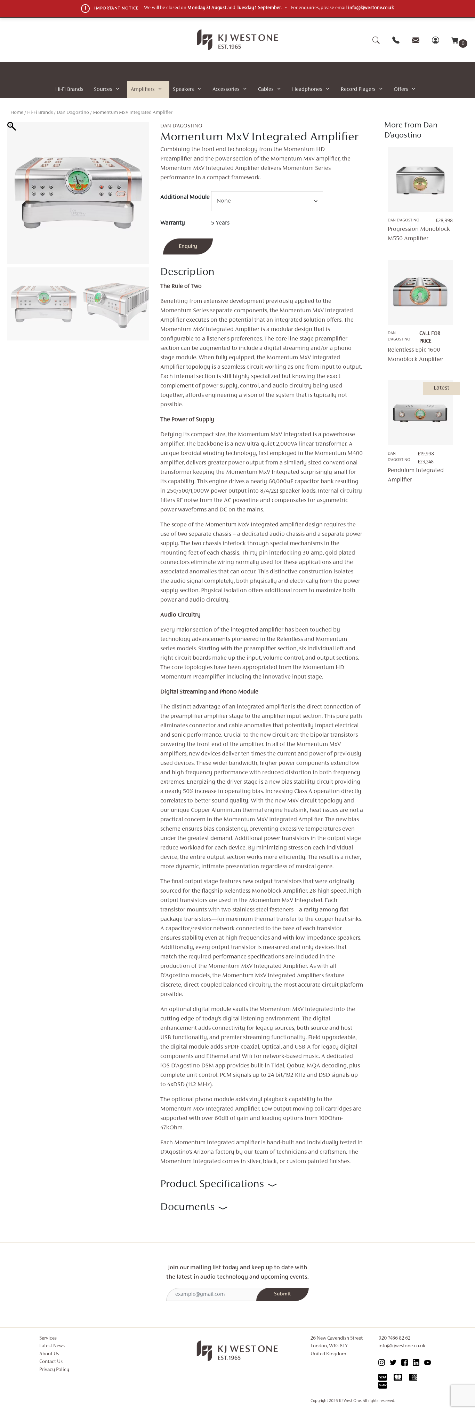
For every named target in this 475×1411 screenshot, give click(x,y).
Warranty (172, 223)
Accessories (226, 89)
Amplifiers (143, 89)
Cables (266, 89)
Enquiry (188, 246)
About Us (49, 1354)
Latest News (52, 1346)
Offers (401, 89)
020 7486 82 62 (394, 1338)
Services (48, 1338)
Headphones (307, 89)
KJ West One (350, 1401)
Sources (103, 89)
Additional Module (185, 197)
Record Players (358, 89)
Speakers (183, 89)
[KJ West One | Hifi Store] (238, 39)
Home (16, 112)
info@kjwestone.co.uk (371, 8)
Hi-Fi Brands (69, 89)
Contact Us (51, 1361)
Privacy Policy (54, 1369)
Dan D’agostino (73, 112)
